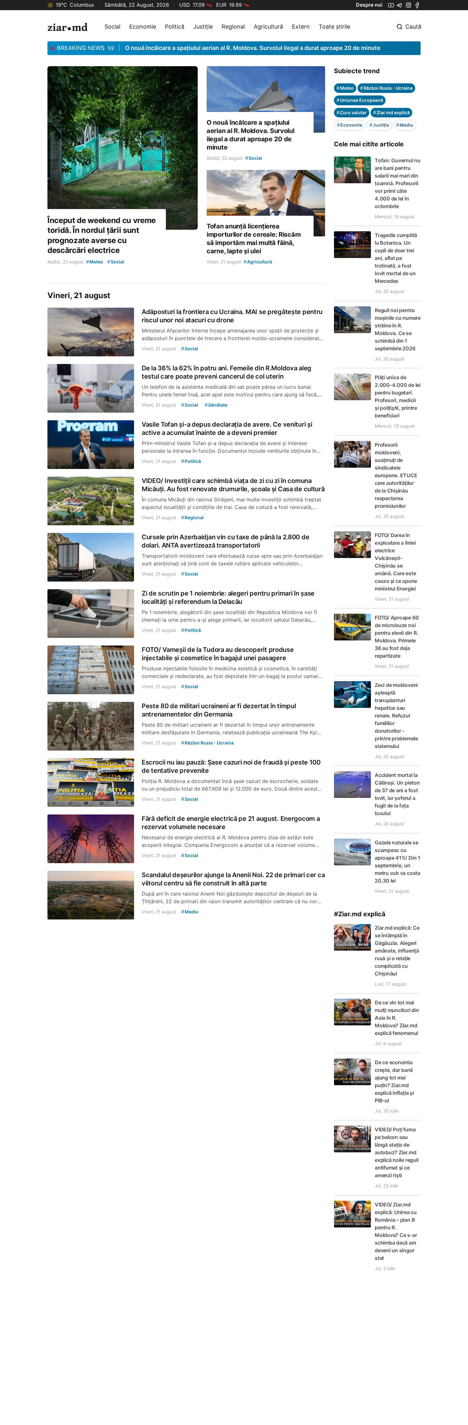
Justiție (203, 26)
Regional (233, 26)
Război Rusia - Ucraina (386, 88)
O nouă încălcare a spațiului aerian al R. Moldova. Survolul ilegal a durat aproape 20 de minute (252, 48)
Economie (142, 26)
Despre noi (369, 5)
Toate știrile (334, 26)
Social (112, 26)
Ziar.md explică (391, 112)
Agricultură (268, 26)
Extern (301, 26)
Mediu (404, 125)
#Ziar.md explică (360, 914)
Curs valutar (352, 112)
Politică (174, 26)
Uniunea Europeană (360, 100)
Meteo (345, 88)
